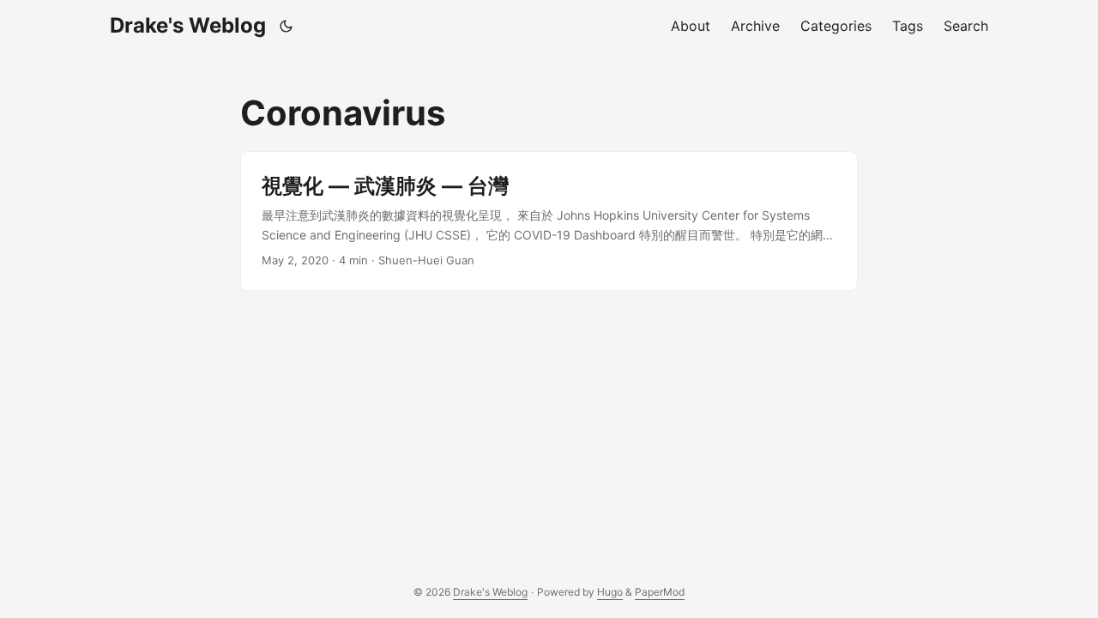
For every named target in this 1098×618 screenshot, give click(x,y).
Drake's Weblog (188, 25)
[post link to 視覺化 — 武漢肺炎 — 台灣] (549, 221)
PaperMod (660, 591)
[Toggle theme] (286, 26)
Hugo (610, 591)
